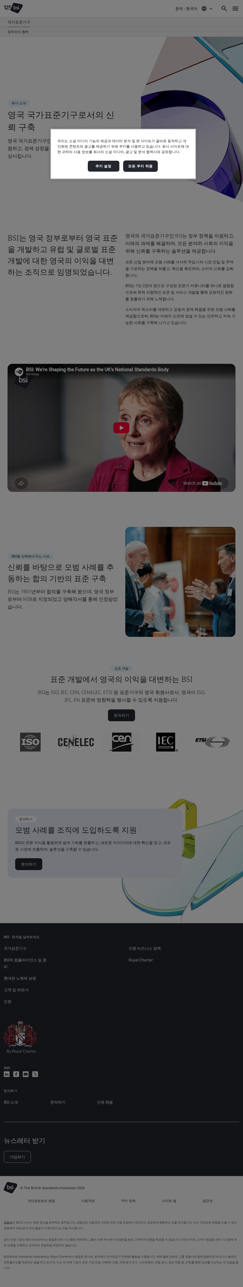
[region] (123, 154)
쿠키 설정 (103, 166)
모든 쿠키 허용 (140, 166)
